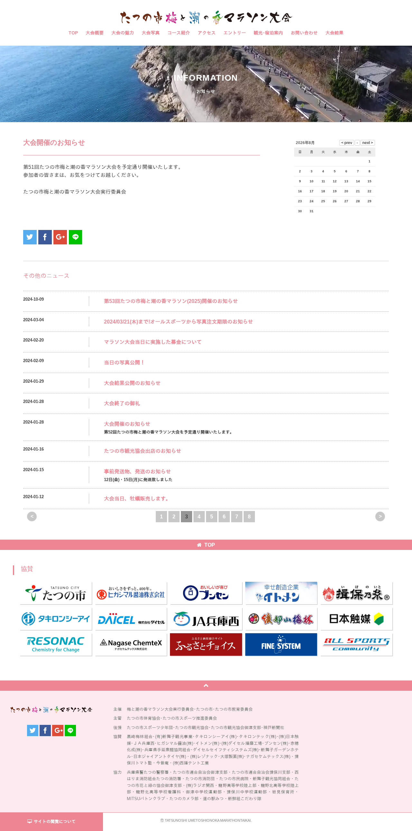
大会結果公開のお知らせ (132, 383)
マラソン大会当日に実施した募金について (153, 342)
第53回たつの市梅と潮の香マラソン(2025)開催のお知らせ (171, 301)
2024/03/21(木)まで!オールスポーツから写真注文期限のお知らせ (178, 321)
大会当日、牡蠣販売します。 (137, 498)
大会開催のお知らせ (127, 424)
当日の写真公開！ (124, 362)
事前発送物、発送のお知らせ (137, 471)
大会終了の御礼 (122, 403)
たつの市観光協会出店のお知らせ (142, 451)
